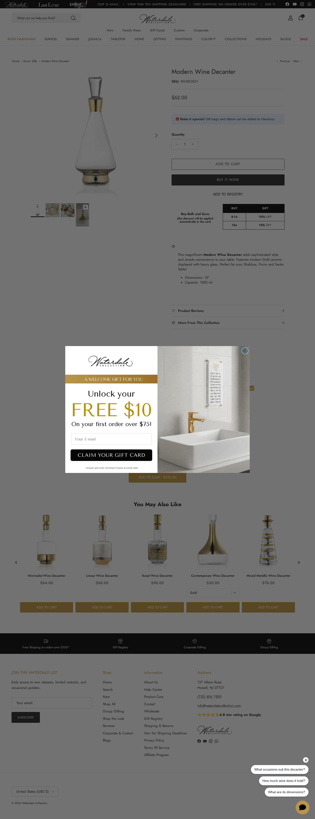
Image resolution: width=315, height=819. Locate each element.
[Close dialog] (245, 351)
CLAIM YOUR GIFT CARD (111, 455)
